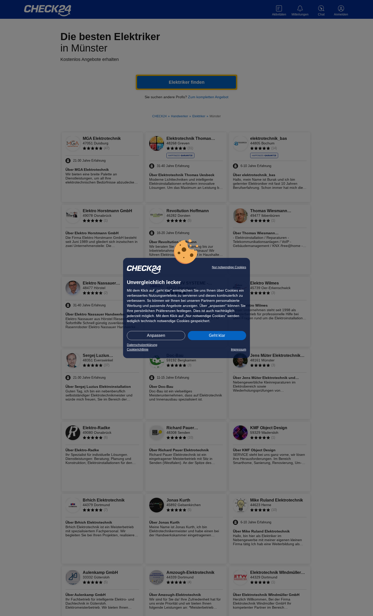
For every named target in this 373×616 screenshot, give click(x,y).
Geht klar (217, 335)
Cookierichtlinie (137, 349)
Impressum (238, 349)
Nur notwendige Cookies (229, 267)
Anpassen (156, 335)
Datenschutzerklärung (142, 345)
